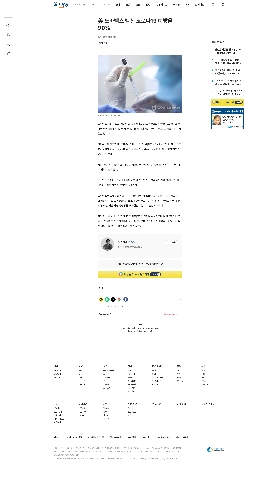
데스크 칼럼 (83, 412)
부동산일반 (181, 381)
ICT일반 (155, 384)
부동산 (176, 4)
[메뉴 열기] (213, 5)
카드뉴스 (106, 415)
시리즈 (77, 4)
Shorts (106, 408)
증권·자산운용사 (109, 370)
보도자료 (156, 404)
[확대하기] (140, 57)
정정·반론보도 (208, 404)
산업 (148, 4)
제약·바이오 (156, 381)
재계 (129, 370)
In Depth (57, 422)
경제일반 (57, 377)
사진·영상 (106, 4)
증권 (138, 4)
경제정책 (57, 370)
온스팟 (130, 408)
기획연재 (106, 419)
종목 (104, 374)
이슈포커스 (58, 415)
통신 (154, 370)
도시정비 (180, 377)
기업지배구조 (59, 419)
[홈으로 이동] (61, 4)
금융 (128, 4)
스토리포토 (132, 412)
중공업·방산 (132, 381)
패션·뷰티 (205, 377)
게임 (154, 374)
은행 (80, 370)
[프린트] (8, 44)
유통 (187, 4)
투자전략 (106, 377)
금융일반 (82, 384)
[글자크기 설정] (8, 53)
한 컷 (130, 415)
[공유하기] (8, 25)
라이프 (86, 4)
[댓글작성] (8, 35)
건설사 (179, 370)
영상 (104, 412)
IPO (104, 381)
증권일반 (106, 388)
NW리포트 (58, 408)
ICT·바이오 (162, 4)
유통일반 (204, 384)
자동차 (130, 377)
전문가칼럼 (83, 408)
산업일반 (131, 391)
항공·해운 (131, 388)
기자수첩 (82, 415)
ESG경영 (95, 4)
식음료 (203, 374)
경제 (118, 4)
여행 (203, 381)
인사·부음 (181, 404)
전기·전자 (131, 374)
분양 (178, 374)
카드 (80, 377)
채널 (203, 370)
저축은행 (82, 381)
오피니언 (199, 4)
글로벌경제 (58, 374)
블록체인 (106, 384)
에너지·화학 (132, 384)
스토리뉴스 (58, 412)
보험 (80, 374)
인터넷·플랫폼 (157, 377)
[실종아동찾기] (216, 116)
